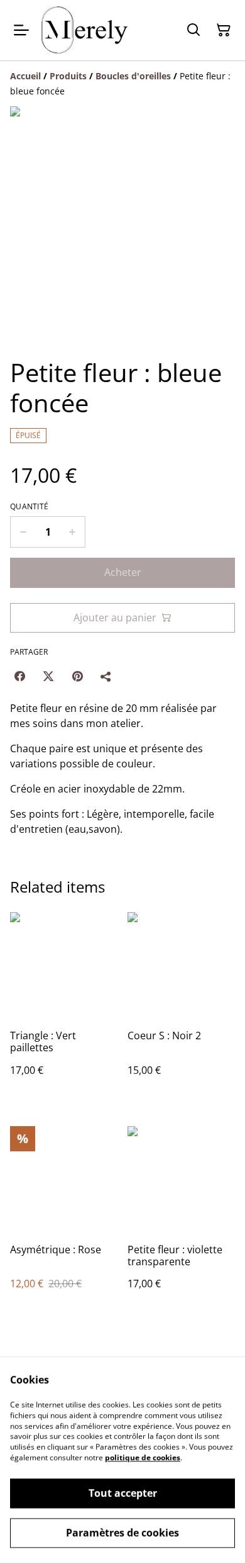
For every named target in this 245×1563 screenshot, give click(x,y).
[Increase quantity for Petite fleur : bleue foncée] (72, 532)
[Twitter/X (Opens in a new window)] (48, 676)
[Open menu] (21, 30)
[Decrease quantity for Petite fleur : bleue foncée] (23, 532)
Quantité (29, 506)
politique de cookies (142, 1457)
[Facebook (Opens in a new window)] (19, 676)
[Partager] (106, 676)
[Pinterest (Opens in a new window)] (77, 676)
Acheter (122, 572)
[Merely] (84, 30)
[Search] (193, 30)
